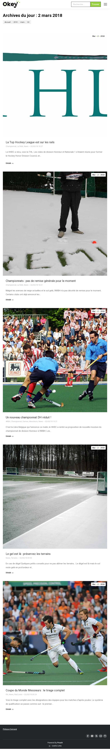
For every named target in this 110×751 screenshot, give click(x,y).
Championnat (11, 146)
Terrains (14, 558)
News (26, 146)
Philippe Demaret (10, 729)
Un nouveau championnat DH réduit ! (28, 417)
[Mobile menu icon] (105, 4)
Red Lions (18, 694)
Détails (8, 163)
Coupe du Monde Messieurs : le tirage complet (35, 690)
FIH (7, 694)
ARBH (8, 421)
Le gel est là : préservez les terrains (28, 554)
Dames (25, 421)
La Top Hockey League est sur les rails (30, 142)
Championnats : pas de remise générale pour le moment (41, 281)
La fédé (20, 146)
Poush (60, 743)
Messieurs (33, 421)
